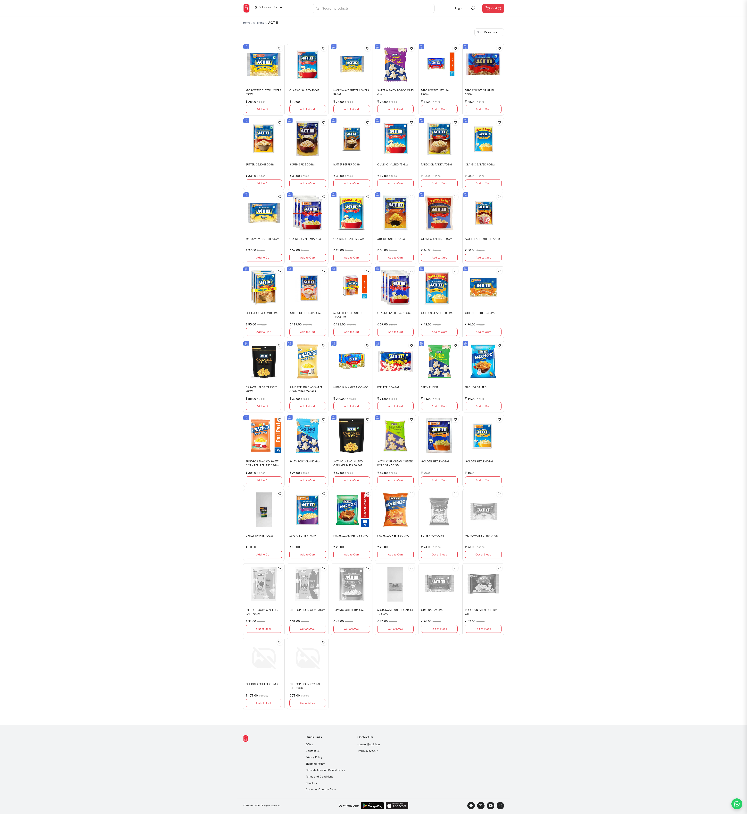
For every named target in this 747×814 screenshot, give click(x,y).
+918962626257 (367, 751)
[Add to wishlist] (280, 48)
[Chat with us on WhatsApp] (736, 803)
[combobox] (373, 8)
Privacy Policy (314, 757)
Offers (309, 744)
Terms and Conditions (319, 776)
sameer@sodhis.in (368, 744)
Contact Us (313, 751)
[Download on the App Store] (397, 805)
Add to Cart (263, 109)
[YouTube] (490, 805)
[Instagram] (500, 805)
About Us (311, 783)
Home (247, 22)
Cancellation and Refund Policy (325, 770)
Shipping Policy (315, 763)
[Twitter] (481, 805)
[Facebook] (471, 805)
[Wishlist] (473, 8)
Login (458, 8)
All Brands (259, 22)
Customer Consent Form (321, 789)
